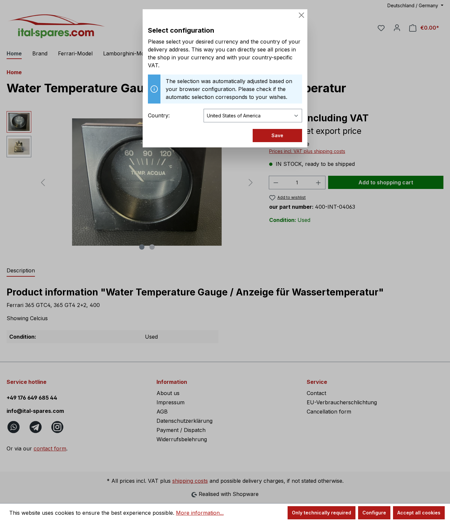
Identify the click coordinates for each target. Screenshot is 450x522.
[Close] (301, 15)
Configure (374, 512)
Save (277, 135)
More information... (200, 512)
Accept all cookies (418, 512)
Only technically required (321, 512)
